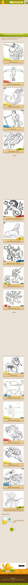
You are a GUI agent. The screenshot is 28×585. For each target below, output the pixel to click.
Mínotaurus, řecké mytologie (13, 263)
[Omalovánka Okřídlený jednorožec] (13, 462)
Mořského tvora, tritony (13, 106)
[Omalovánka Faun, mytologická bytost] (13, 417)
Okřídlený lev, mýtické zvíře (13, 397)
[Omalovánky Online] (3, 2)
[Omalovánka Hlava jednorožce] (13, 59)
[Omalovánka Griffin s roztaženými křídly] (13, 82)
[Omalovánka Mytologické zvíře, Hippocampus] (13, 216)
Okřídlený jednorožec (14, 465)
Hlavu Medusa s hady (14, 151)
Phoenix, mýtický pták (13, 442)
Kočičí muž (13, 129)
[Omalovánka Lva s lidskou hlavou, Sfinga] (13, 238)
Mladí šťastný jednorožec (14, 285)
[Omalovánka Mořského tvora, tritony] (13, 104)
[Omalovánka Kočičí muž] (13, 126)
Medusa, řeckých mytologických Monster (13, 509)
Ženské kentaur (13, 375)
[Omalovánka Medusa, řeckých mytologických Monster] (13, 507)
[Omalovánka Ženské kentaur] (13, 373)
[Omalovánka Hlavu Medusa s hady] (13, 149)
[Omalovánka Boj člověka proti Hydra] (13, 485)
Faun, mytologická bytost (14, 420)
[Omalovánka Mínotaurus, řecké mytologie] (13, 261)
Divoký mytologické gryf (13, 308)
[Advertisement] (14, 18)
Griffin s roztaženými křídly (13, 84)
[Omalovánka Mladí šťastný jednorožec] (13, 283)
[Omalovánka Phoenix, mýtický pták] (13, 440)
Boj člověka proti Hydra (13, 487)
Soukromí (13, 578)
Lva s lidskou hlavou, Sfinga (13, 241)
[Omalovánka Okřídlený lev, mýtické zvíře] (13, 395)
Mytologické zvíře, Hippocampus (13, 218)
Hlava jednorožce (14, 62)
